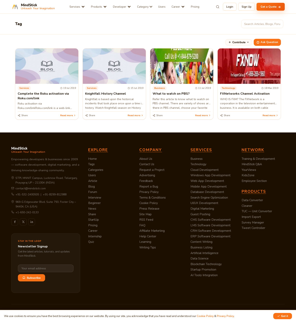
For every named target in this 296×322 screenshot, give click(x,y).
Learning (145, 242)
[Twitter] (23, 221)
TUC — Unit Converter (257, 211)
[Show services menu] (83, 6)
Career (176, 7)
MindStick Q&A (252, 164)
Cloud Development (204, 170)
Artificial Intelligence (204, 253)
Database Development (207, 192)
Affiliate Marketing (152, 231)
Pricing (195, 7)
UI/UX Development (204, 203)
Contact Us (146, 164)
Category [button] (143, 7)
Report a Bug (148, 187)
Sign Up (246, 7)
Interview (94, 198)
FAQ (142, 225)
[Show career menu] (183, 6)
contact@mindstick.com (31, 188)
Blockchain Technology (206, 264)
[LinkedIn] (31, 221)
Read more (66, 115)
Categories (95, 170)
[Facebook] (14, 221)
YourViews (249, 170)
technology (228, 88)
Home (92, 159)
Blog (91, 187)
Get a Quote (269, 7)
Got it (284, 316)
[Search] (217, 6)
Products (96, 7)
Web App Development (207, 181)
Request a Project (152, 170)
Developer (119, 7)
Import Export (251, 217)
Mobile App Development (208, 187)
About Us (145, 159)
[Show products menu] (105, 6)
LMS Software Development (210, 225)
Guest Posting (200, 214)
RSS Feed (146, 220)
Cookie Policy (148, 203)
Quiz (91, 242)
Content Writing (201, 242)
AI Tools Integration (204, 275)
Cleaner (247, 206)
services (24, 88)
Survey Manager (253, 222)
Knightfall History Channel (105, 93)
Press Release (149, 209)
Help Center (147, 236)
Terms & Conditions (152, 198)
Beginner (94, 203)
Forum (92, 192)
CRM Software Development (210, 231)
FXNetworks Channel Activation (245, 93)
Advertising (147, 175)
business (159, 88)
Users (162, 7)
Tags (91, 164)
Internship (95, 236)
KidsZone (248, 175)
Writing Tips (147, 247)
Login (229, 7)
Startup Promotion (203, 270)
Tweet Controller (253, 228)
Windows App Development (210, 175)
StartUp (93, 220)
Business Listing (201, 247)
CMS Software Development (210, 220)
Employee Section (254, 181)
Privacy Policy (149, 192)
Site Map (145, 214)
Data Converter (252, 200)
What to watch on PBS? (171, 93)
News (92, 209)
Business (196, 159)
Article (92, 181)
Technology (198, 164)
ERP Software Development (210, 236)
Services (74, 7)
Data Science (199, 258)
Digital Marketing (202, 209)
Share (92, 214)
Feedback (146, 181)
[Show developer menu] (129, 6)
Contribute (238, 42)
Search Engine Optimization (209, 198)
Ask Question (269, 42)
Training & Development (258, 159)
